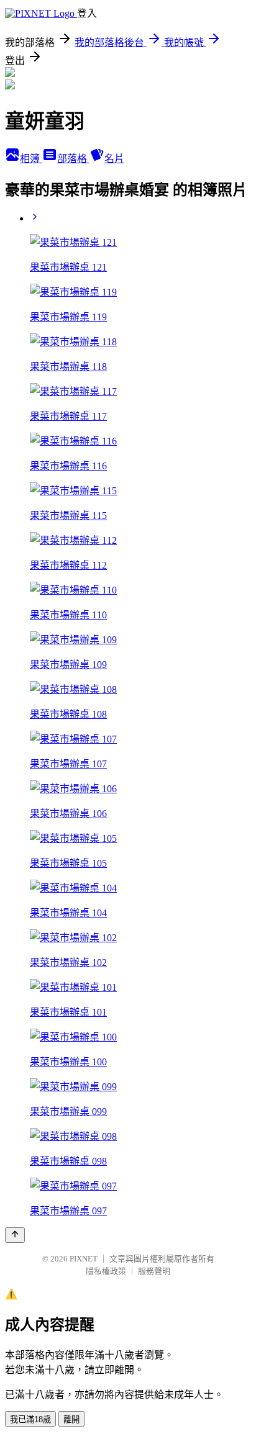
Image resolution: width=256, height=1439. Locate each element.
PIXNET (84, 1258)
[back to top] (15, 1235)
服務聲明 (154, 1271)
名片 (114, 158)
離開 (71, 1419)
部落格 (73, 158)
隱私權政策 (106, 1271)
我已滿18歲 (30, 1419)
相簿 (31, 158)
